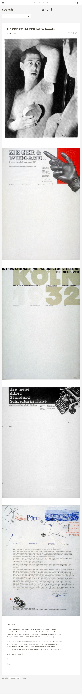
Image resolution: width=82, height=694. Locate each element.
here (24, 654)
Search (28, 16)
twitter (76, 33)
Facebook (75, 3)
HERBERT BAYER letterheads (31, 29)
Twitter (77, 3)
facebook (73, 33)
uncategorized (14, 678)
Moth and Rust (41, 3)
